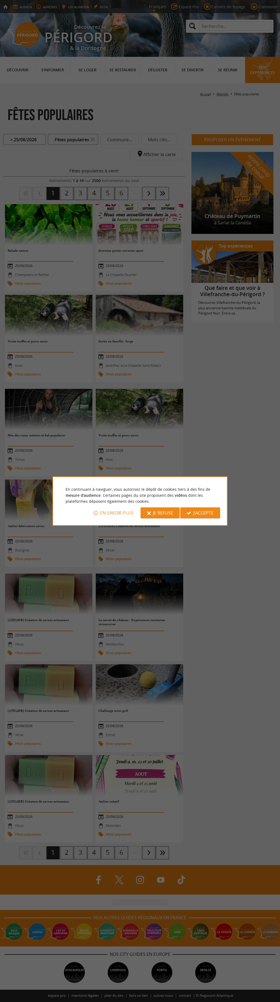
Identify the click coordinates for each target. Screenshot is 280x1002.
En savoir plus (116, 513)
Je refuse (163, 513)
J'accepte (203, 513)
